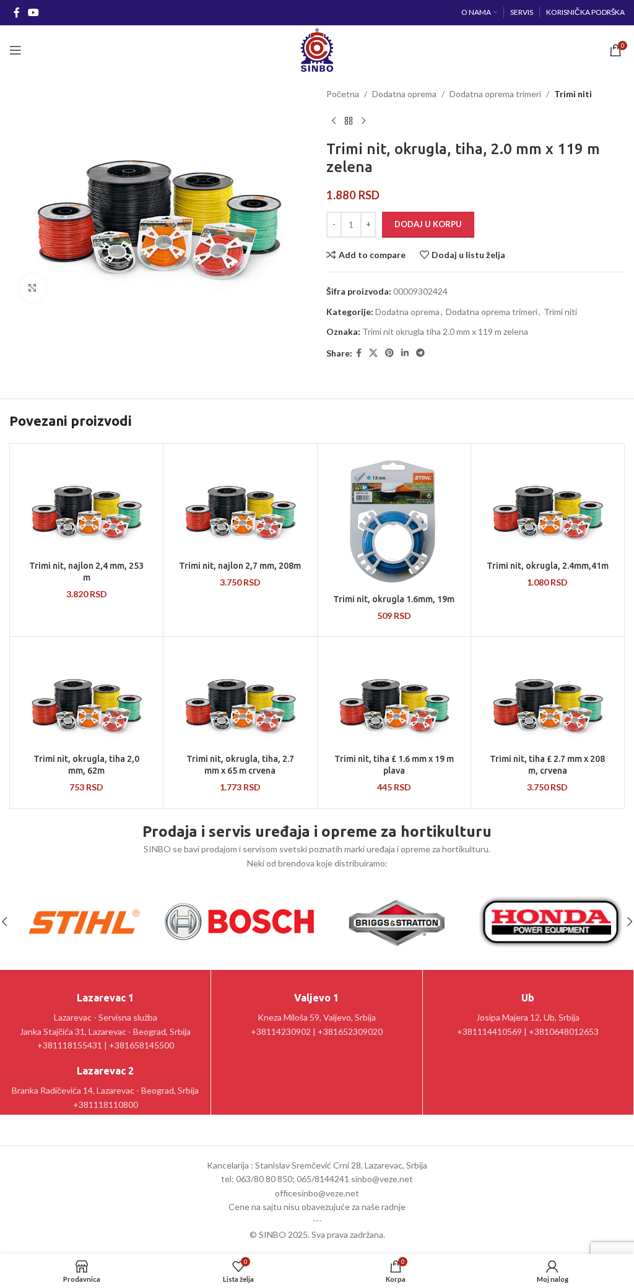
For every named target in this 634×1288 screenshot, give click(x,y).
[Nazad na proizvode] (348, 120)
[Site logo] (316, 49)
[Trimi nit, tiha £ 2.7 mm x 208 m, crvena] (547, 696)
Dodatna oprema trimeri (495, 94)
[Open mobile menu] (15, 50)
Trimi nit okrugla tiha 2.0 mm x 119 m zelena (445, 331)
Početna (342, 94)
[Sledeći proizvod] (363, 120)
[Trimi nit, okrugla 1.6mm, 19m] (394, 520)
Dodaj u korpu (428, 224)
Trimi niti (573, 94)
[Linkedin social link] (404, 353)
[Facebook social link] (16, 12)
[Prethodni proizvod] (333, 120)
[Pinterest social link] (389, 353)
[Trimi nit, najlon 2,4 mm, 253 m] (86, 503)
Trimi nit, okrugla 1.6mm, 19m (393, 599)
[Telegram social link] (420, 353)
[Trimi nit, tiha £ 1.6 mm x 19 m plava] (394, 696)
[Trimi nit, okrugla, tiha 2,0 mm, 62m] (86, 696)
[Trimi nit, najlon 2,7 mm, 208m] (240, 503)
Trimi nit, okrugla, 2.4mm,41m (548, 566)
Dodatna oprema (404, 94)
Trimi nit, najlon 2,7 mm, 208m (240, 566)
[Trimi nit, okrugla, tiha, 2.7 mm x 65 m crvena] (240, 696)
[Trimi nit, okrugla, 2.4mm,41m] (547, 503)
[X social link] (373, 353)
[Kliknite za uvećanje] (32, 288)
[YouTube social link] (33, 12)
